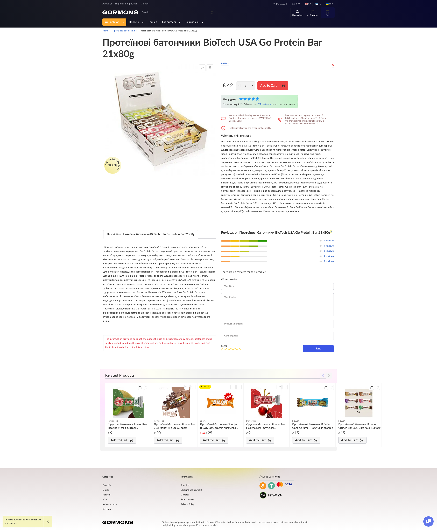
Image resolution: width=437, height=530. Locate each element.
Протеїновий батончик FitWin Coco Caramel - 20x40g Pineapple (312, 426)
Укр (331, 4)
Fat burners (169, 22)
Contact (145, 4)
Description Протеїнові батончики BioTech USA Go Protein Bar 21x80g (150, 234)
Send (318, 348)
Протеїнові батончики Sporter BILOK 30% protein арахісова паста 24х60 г (218, 426)
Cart (327, 15)
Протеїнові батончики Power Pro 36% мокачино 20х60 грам (174, 426)
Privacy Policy (187, 504)
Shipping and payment (126, 4)
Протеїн (134, 22)
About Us (107, 4)
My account (281, 4)
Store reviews (187, 500)
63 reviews (264, 104)
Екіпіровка (192, 22)
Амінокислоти (109, 504)
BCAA (105, 500)
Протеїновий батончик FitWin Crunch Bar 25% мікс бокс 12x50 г (359, 426)
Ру (319, 4)
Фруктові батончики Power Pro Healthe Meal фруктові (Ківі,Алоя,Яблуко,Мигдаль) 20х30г (127, 426)
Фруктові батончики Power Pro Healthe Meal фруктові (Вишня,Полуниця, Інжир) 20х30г (267, 426)
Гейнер (153, 22)
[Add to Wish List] (202, 67)
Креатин (106, 495)
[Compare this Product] (210, 67)
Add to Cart (268, 85)
